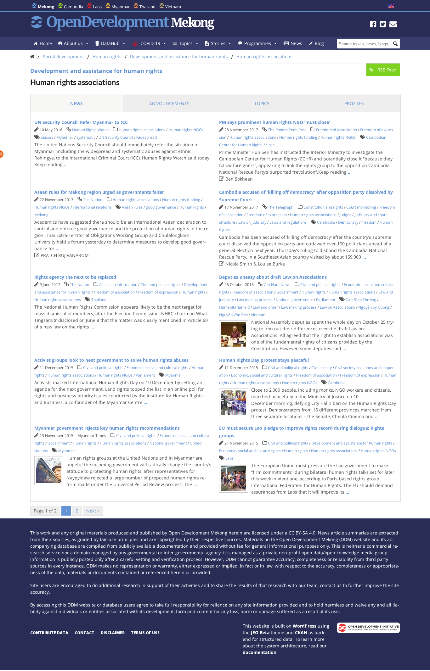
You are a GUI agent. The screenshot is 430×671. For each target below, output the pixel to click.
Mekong (41, 214)
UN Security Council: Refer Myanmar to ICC (81, 122)
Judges (345, 214)
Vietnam (173, 6)
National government (294, 299)
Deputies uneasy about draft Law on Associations (273, 277)
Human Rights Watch (90, 129)
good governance (161, 207)
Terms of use (145, 632)
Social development (63, 56)
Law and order (265, 307)
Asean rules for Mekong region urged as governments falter (99, 192)
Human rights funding (298, 137)
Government (287, 292)
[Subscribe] (393, 25)
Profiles (354, 103)
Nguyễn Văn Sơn (233, 314)
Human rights (107, 56)
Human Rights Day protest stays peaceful (264, 360)
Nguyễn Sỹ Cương (373, 307)
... (66, 164)
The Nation (92, 199)
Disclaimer (113, 632)
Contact (84, 632)
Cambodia (73, 6)
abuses (47, 137)
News (296, 43)
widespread (146, 137)
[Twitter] (383, 25)
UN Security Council (116, 137)
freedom (368, 222)
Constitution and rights (323, 207)
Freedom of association (336, 129)
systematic (85, 137)
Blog (319, 43)
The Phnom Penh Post (287, 129)
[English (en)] (391, 6)
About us (73, 43)
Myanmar (120, 6)
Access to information (118, 284)
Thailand (147, 6)
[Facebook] (373, 25)
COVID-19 (150, 43)
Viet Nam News (276, 284)
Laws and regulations (288, 222)
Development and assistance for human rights (179, 56)
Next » (92, 511)
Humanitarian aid (234, 307)
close (270, 145)
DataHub (110, 43)
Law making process (255, 299)
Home (46, 43)
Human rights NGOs (186, 129)
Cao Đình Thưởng (361, 299)
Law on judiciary (252, 222)
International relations (92, 207)
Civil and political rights (160, 284)
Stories (218, 43)
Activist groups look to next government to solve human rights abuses (111, 360)
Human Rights (191, 207)
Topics (186, 43)
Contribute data (49, 632)
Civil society (321, 367)
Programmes (257, 43)
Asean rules (132, 207)
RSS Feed (386, 70)
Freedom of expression (266, 214)
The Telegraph (280, 207)
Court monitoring (361, 207)
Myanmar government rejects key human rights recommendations (107, 428)
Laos (97, 6)
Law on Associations (337, 307)
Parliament (325, 299)
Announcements (169, 103)
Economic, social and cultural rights (157, 367)
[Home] (32, 56)
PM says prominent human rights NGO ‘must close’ (274, 122)
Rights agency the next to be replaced (75, 277)
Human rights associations (264, 56)
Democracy (348, 222)
